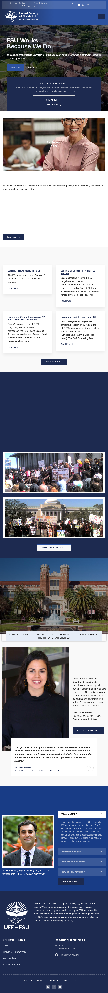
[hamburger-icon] (101, 16)
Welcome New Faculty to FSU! (24, 271)
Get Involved (10, 958)
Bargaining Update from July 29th (78, 317)
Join (5, 945)
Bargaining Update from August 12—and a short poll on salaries (27, 318)
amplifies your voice (56, 55)
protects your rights (33, 55)
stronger (86, 55)
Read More (13, 288)
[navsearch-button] (72, 4)
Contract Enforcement (14, 952)
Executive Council (12, 964)
